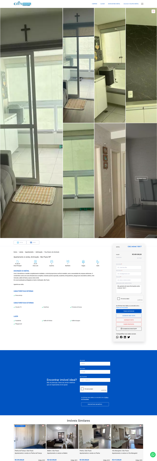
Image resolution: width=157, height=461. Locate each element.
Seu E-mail (83, 368)
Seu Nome (83, 360)
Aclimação (39, 252)
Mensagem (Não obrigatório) (124, 283)
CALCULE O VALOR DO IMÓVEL (131, 3)
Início (15, 252)
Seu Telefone (83, 376)
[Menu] (142, 4)
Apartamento (29, 252)
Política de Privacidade (122, 307)
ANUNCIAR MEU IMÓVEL (114, 3)
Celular (118, 276)
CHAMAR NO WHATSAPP (129, 329)
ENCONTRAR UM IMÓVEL (95, 404)
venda (21, 252)
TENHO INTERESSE (128, 311)
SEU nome (119, 264)
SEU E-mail (119, 270)
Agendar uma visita (128, 315)
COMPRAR (94, 3)
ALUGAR (102, 3)
